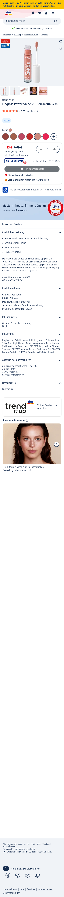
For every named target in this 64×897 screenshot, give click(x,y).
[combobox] (32, 21)
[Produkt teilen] (60, 48)
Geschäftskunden (11, 893)
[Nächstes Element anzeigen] (56, 444)
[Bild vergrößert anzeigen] (32, 62)
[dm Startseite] (8, 13)
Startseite (7, 35)
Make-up (17, 35)
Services (31, 889)
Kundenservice (45, 889)
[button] (59, 13)
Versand (25, 155)
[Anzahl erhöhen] (54, 149)
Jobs (22, 889)
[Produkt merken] (60, 41)
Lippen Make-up (31, 35)
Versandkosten (9, 846)
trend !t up (8, 100)
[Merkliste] (39, 13)
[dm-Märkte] (33, 13)
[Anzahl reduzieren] (41, 149)
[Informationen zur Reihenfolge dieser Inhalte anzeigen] (26, 420)
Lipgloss (44, 35)
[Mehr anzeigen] (53, 136)
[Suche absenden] (56, 21)
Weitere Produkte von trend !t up (47, 407)
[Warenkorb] (52, 13)
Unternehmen (10, 889)
